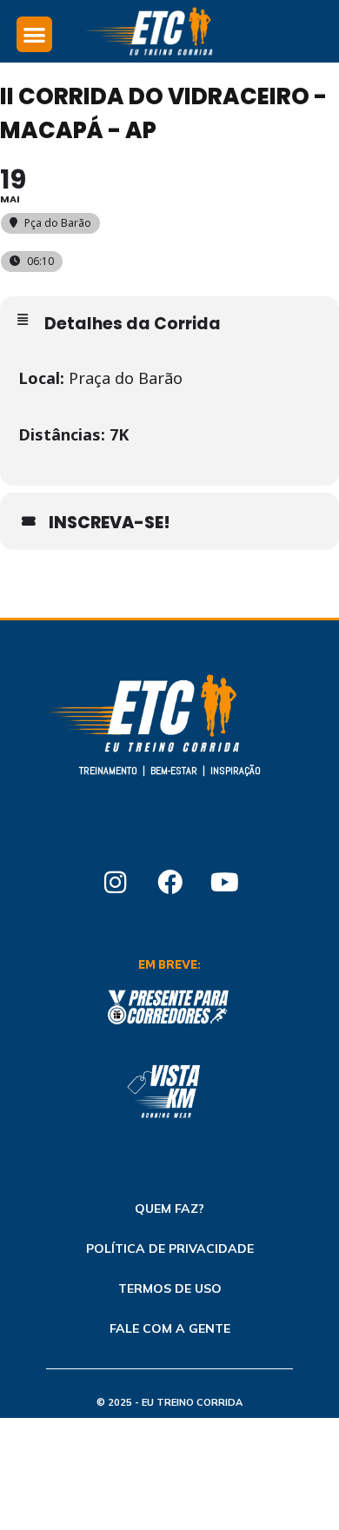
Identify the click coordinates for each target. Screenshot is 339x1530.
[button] (34, 34)
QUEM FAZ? (169, 1208)
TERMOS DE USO (170, 1288)
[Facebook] (169, 882)
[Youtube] (224, 882)
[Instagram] (115, 882)
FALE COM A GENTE (170, 1328)
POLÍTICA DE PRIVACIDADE (170, 1248)
